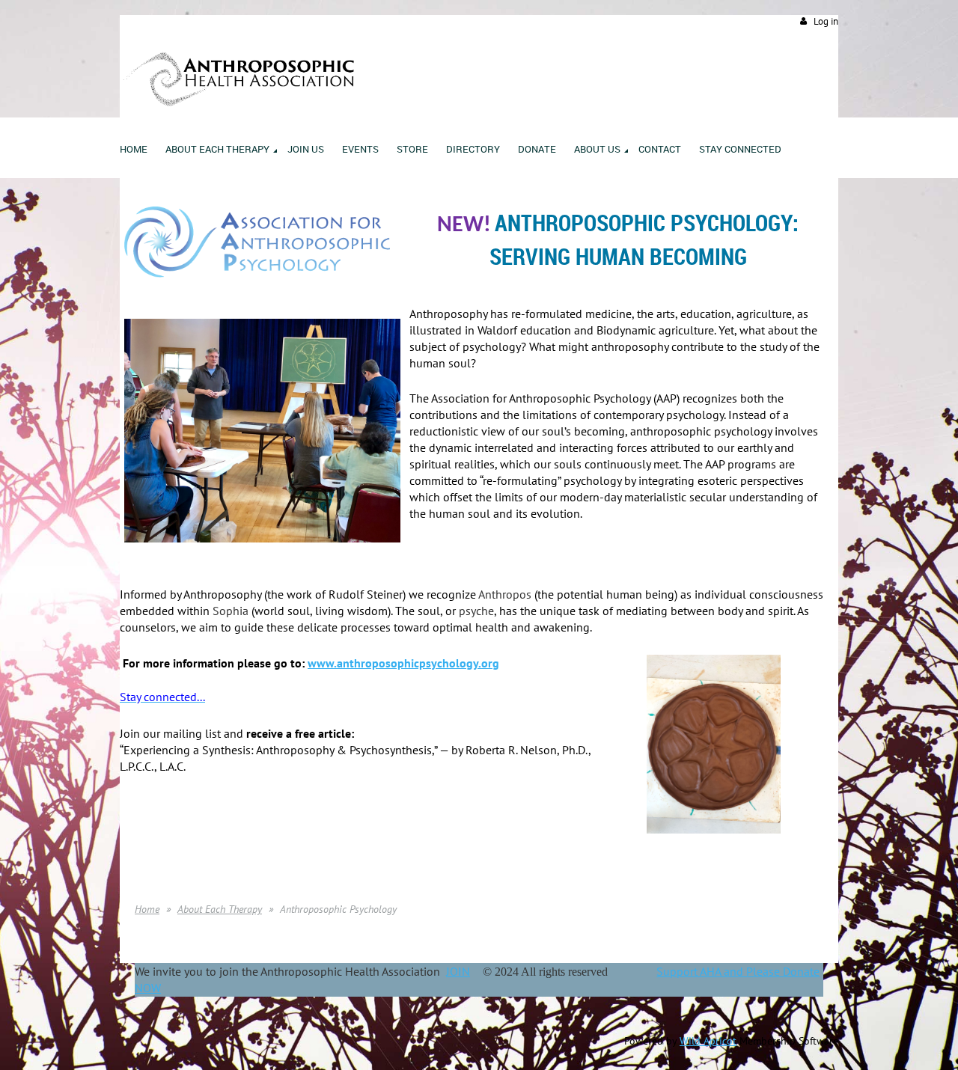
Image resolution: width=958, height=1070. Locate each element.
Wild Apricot (708, 1041)
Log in (826, 21)
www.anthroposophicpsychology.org (403, 662)
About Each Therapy (219, 909)
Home (147, 909)
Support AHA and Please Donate (738, 971)
